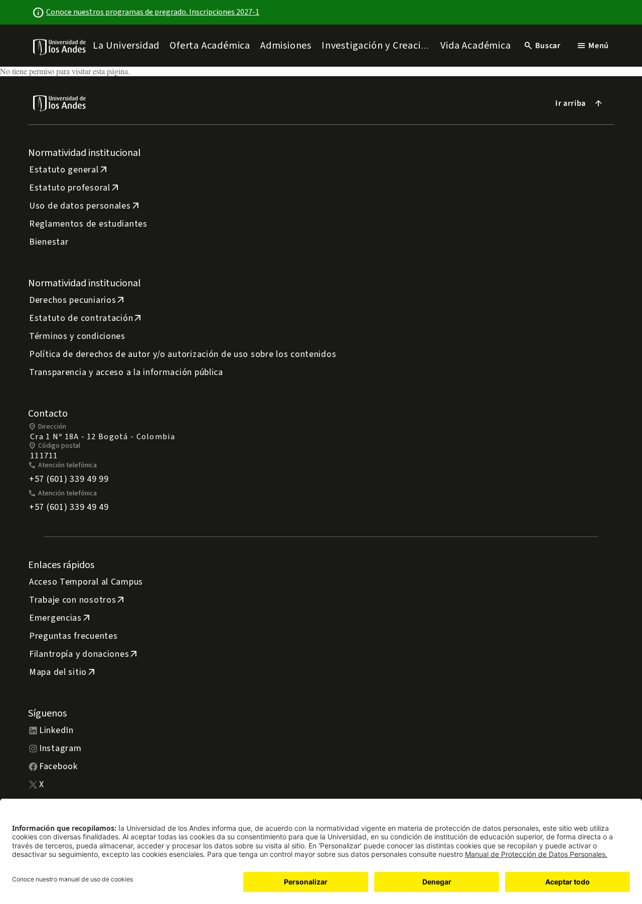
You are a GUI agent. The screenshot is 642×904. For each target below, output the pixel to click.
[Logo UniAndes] (60, 47)
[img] (60, 47)
